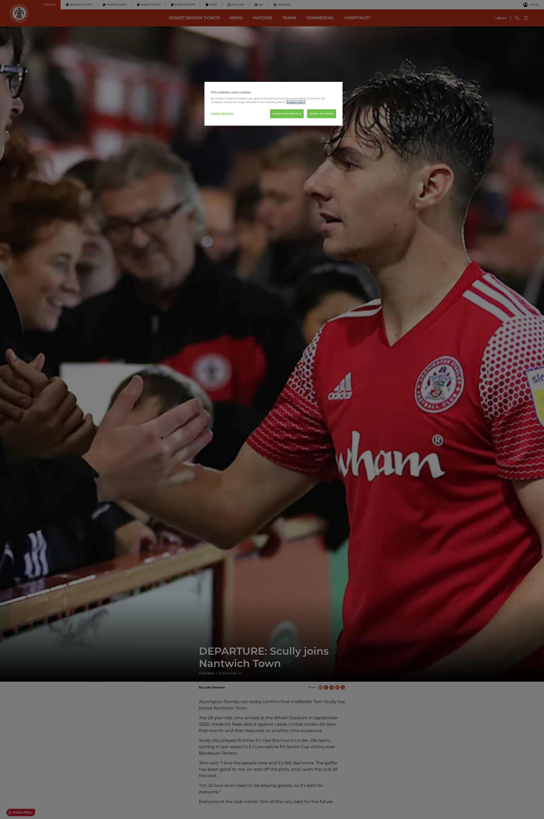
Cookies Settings (222, 113)
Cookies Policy (296, 102)
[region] (273, 104)
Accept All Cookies (321, 113)
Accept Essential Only (286, 113)
